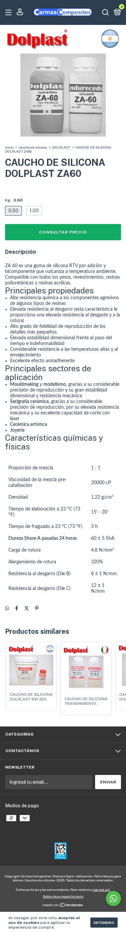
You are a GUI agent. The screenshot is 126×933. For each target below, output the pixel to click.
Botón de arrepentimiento (63, 896)
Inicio (9, 147)
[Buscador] (105, 13)
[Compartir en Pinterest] (37, 608)
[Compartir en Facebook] (16, 608)
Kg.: (14, 200)
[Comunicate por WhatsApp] (113, 898)
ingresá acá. (101, 890)
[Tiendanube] (63, 905)
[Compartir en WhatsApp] (7, 608)
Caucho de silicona (33, 147)
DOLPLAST (61, 147)
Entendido (104, 923)
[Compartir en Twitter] (26, 608)
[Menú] (9, 13)
